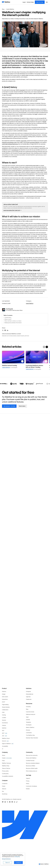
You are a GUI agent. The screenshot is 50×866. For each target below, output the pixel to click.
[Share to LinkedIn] (7, 330)
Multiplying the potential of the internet (12, 322)
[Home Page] (6, 2)
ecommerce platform (35, 142)
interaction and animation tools (9, 142)
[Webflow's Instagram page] (14, 802)
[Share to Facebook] (5, 330)
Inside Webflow (10, 9)
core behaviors (15, 149)
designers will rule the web (30, 273)
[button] (47, 2)
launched (22, 90)
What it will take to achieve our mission (12, 320)
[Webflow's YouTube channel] (5, 802)
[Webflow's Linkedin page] (12, 802)
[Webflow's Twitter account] (7, 802)
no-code (32, 188)
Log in (24, 2)
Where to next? (7, 319)
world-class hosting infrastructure (10, 144)
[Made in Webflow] (3, 802)
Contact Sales (30, 2)
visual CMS (23, 140)
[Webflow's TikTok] (17, 802)
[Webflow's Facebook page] (10, 802)
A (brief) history (7, 317)
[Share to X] (3, 330)
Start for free (39, 2)
